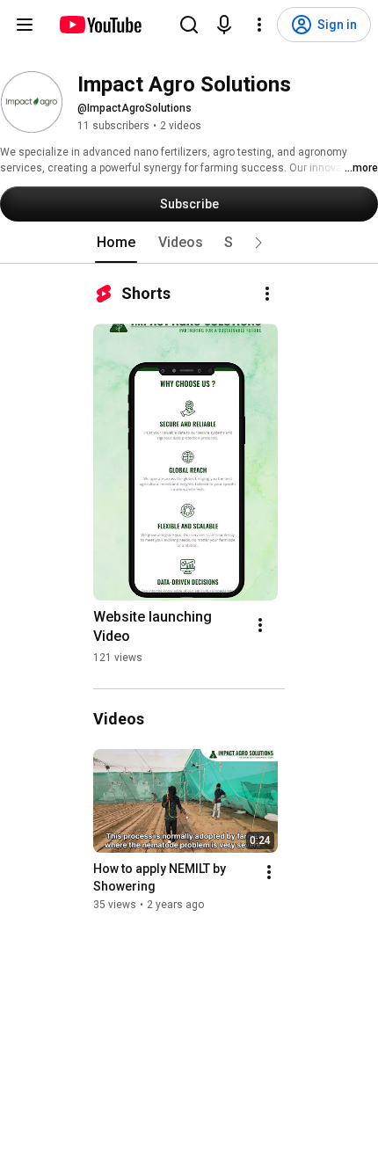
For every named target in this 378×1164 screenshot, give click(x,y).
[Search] (189, 24)
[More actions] (267, 293)
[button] (258, 243)
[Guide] (24, 24)
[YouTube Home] (100, 24)
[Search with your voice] (224, 24)
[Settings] (259, 24)
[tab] (116, 243)
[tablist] (189, 243)
